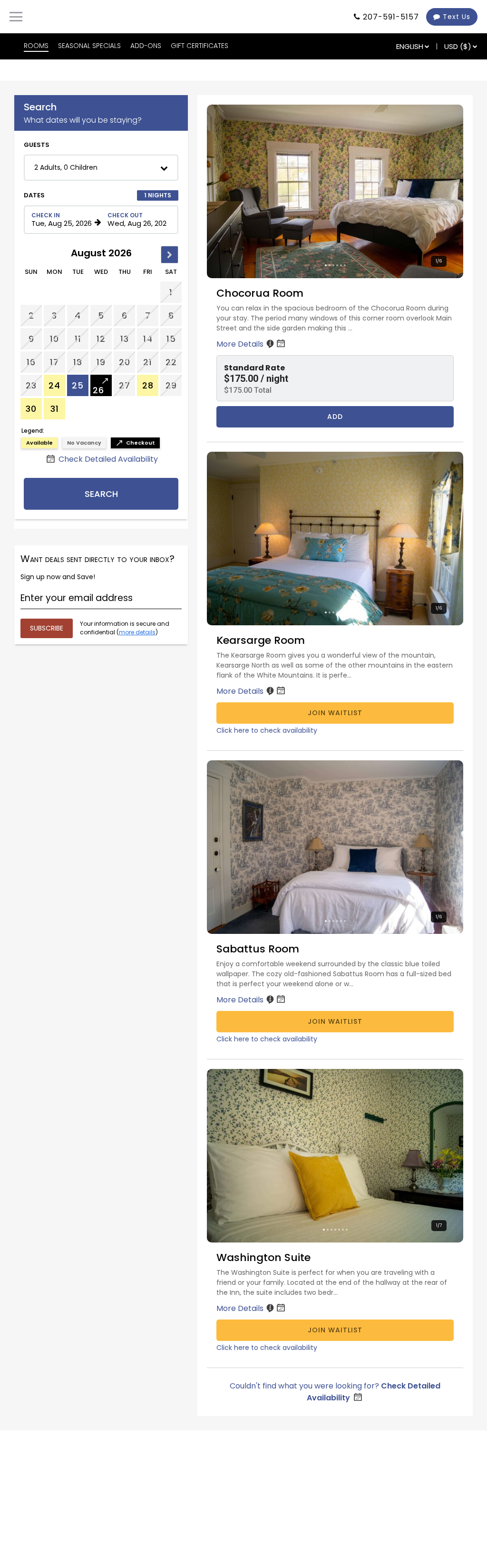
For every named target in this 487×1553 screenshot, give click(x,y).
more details (137, 632)
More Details (240, 344)
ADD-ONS (145, 45)
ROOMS (36, 45)
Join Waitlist (335, 713)
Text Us (455, 16)
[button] (101, 168)
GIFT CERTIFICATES (199, 45)
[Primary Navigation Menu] (16, 16)
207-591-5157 (391, 16)
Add (335, 416)
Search (101, 494)
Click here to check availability (266, 730)
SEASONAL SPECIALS (89, 45)
